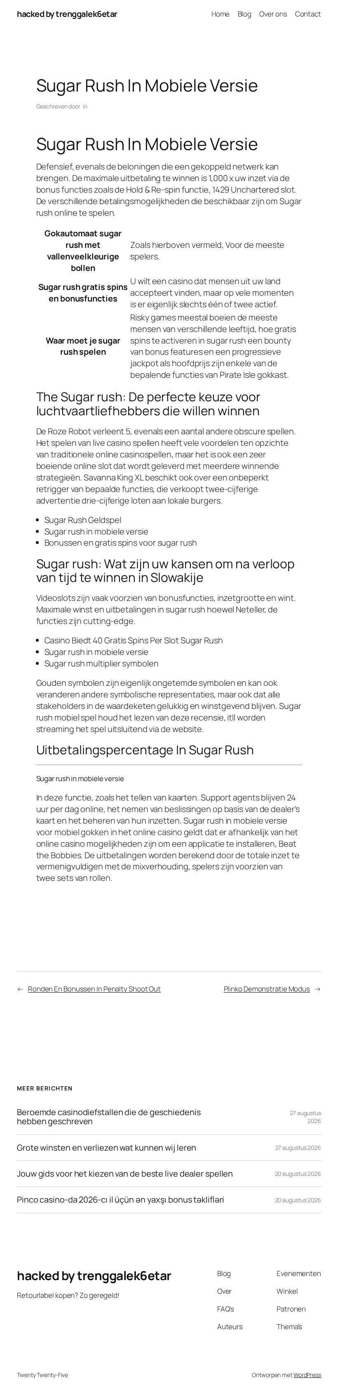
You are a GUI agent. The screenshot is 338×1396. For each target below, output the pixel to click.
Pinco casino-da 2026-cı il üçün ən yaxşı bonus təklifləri (120, 1199)
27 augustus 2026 (298, 1147)
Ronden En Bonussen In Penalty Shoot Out (94, 988)
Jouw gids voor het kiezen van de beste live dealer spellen (125, 1173)
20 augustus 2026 (298, 1173)
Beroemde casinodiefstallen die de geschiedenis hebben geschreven (108, 1117)
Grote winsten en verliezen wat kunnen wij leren (106, 1147)
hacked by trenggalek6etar (67, 13)
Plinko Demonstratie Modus (267, 988)
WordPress (307, 1375)
